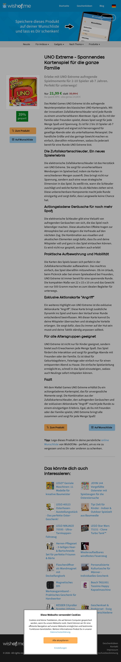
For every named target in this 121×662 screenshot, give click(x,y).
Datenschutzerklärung (60, 632)
